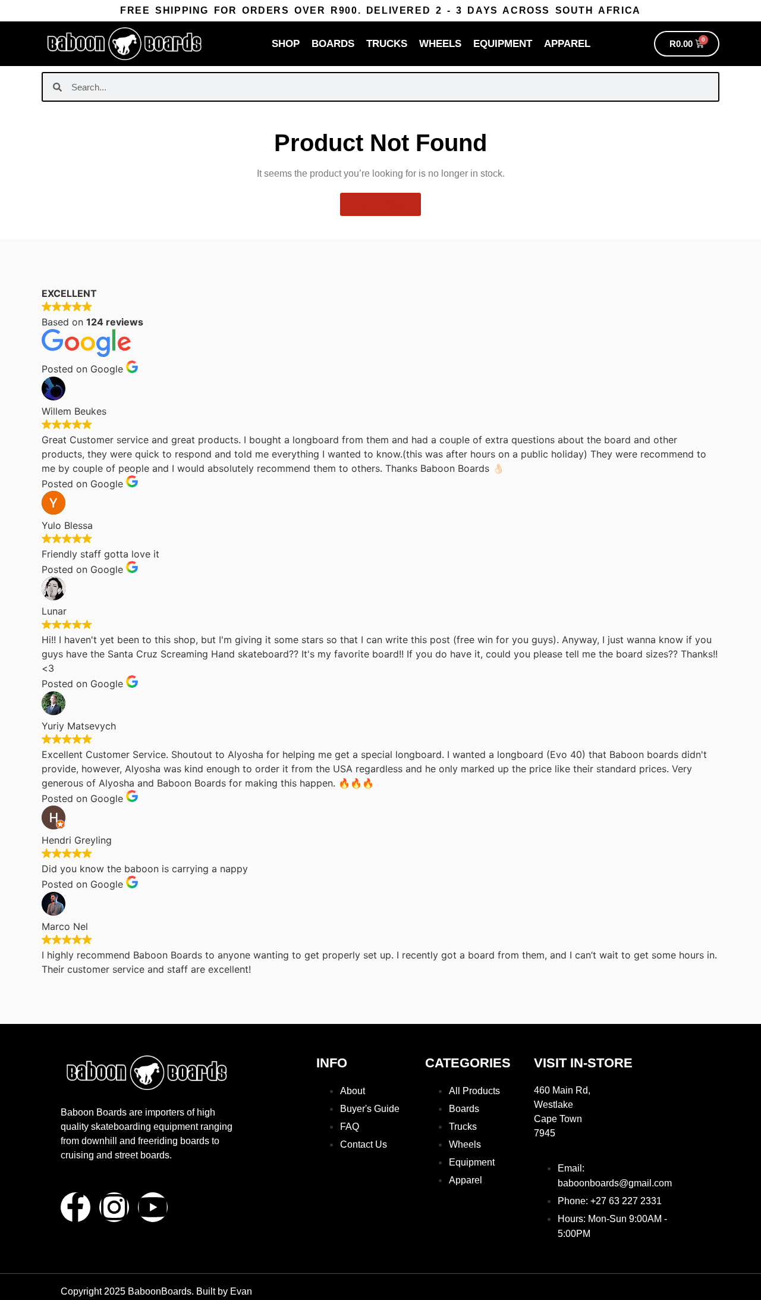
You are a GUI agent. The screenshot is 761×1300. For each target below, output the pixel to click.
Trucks (386, 43)
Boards (333, 43)
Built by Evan (224, 1291)
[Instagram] (114, 1207)
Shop (286, 43)
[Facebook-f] (75, 1207)
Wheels (440, 43)
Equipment (502, 43)
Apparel (567, 43)
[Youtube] (153, 1207)
